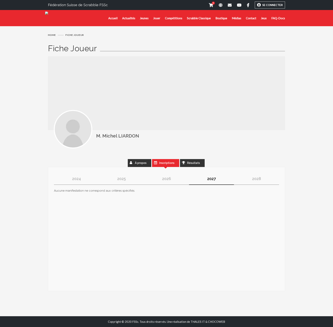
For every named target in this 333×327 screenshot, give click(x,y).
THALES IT (198, 321)
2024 (76, 178)
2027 (211, 178)
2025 (121, 178)
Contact (251, 18)
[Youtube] (236, 5)
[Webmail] (227, 5)
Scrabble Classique (199, 18)
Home (52, 35)
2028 (256, 178)
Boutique (221, 18)
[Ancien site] (217, 5)
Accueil (113, 18)
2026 (166, 178)
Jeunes (144, 18)
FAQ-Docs (278, 18)
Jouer (156, 18)
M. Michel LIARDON (117, 136)
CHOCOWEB (216, 321)
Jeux (264, 18)
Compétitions (173, 18)
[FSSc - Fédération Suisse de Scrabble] (76, 15)
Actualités (128, 18)
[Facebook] (245, 5)
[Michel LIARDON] (73, 129)
